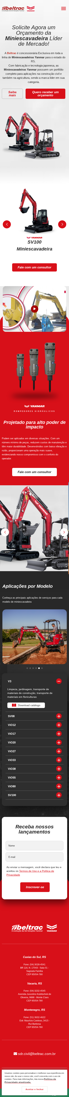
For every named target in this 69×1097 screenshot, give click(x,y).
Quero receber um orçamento (45, 93)
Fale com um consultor (34, 267)
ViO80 (12, 786)
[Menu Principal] (63, 8)
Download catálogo (29, 705)
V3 (9, 681)
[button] (7, 224)
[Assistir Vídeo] (34, 309)
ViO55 (12, 777)
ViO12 (12, 724)
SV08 (11, 716)
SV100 (12, 795)
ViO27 (12, 751)
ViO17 (12, 733)
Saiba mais (12, 93)
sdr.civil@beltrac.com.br (36, 1054)
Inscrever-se (35, 887)
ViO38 (12, 768)
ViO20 (12, 742)
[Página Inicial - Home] (18, 8)
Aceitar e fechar (35, 1089)
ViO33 (12, 760)
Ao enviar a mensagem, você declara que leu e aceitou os (33, 871)
